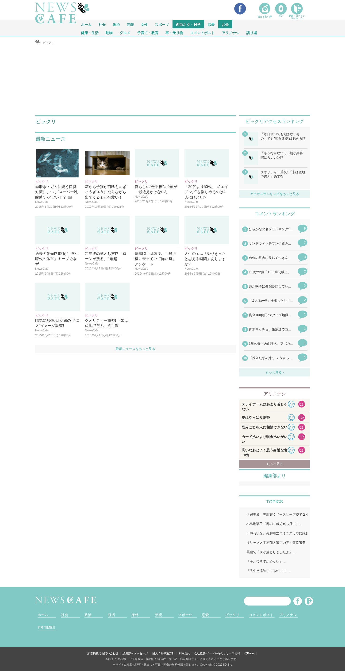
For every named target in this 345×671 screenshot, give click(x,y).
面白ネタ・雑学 (188, 24)
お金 (225, 24)
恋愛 (211, 24)
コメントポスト (202, 32)
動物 (109, 32)
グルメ (125, 32)
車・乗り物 (174, 32)
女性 (144, 24)
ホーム (43, 615)
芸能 (130, 24)
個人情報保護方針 (163, 653)
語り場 (251, 32)
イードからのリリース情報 (223, 653)
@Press (249, 653)
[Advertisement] (172, 80)
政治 (116, 24)
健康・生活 (90, 32)
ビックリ (232, 615)
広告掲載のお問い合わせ (102, 653)
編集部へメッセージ (135, 653)
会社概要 (200, 653)
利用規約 (184, 653)
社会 (102, 24)
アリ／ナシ (230, 32)
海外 (134, 615)
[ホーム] (37, 42)
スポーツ (162, 24)
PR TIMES (46, 627)
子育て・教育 (147, 32)
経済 (111, 615)
